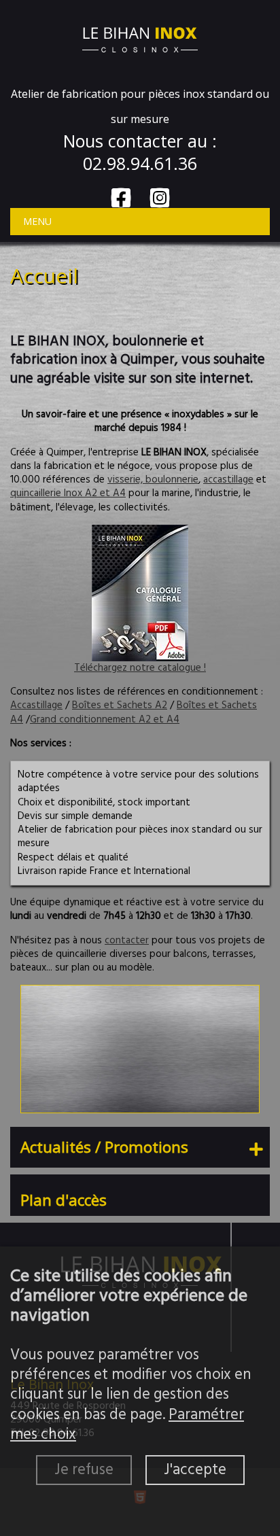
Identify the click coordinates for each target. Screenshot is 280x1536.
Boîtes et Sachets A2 (119, 705)
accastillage (228, 480)
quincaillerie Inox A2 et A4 (68, 493)
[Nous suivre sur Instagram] (160, 198)
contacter (127, 940)
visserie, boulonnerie (152, 480)
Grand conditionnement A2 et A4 (104, 720)
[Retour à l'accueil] (140, 38)
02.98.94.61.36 (140, 163)
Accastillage (36, 705)
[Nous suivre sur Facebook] (121, 198)
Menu (37, 221)
